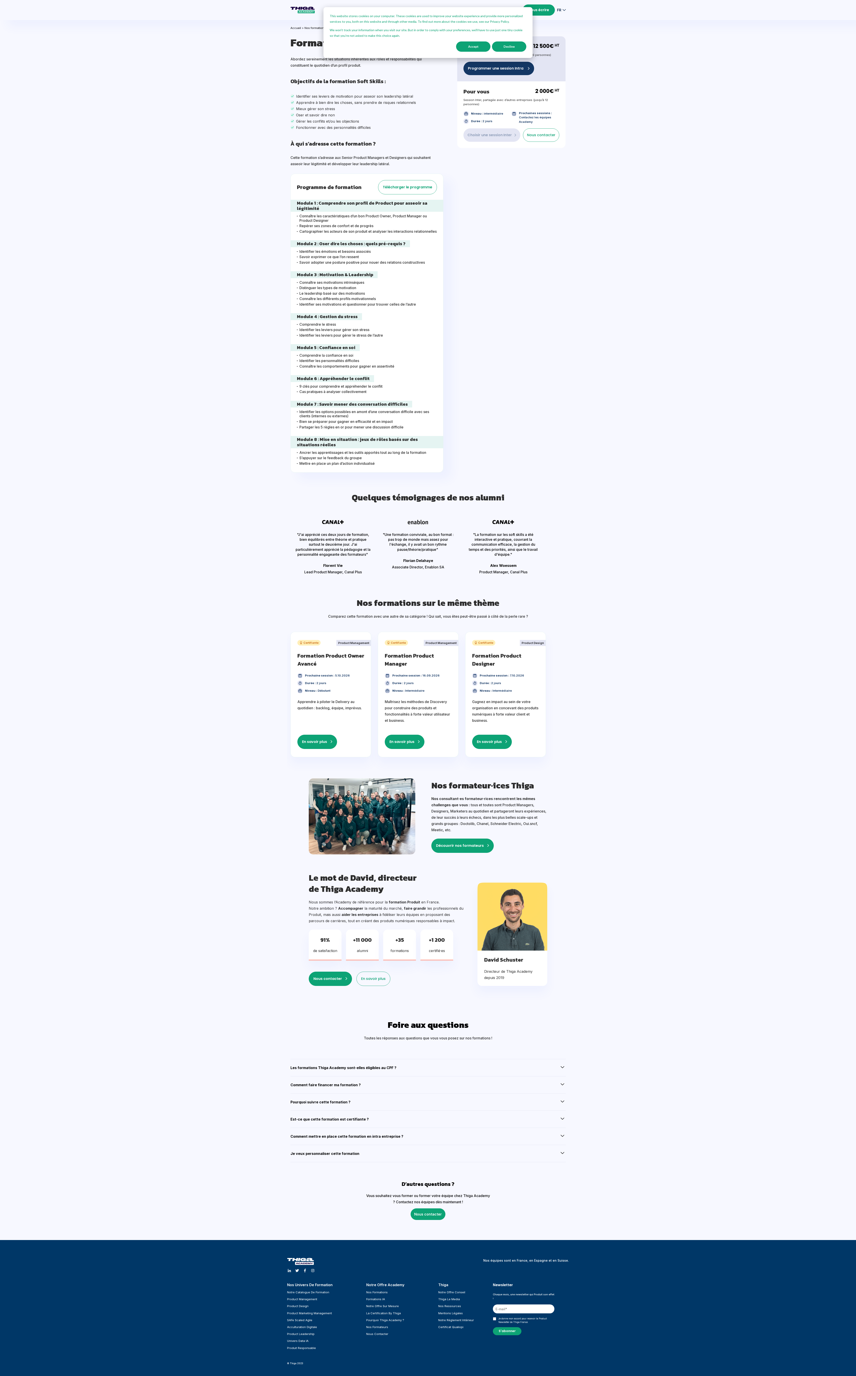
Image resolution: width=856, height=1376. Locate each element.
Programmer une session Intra (496, 68)
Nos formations (315, 28)
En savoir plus (314, 741)
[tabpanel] (333, 546)
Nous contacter (541, 135)
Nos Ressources (449, 1306)
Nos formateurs (377, 1327)
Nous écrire (538, 9)
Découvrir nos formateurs (460, 845)
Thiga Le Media (449, 1299)
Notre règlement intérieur (456, 1320)
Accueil (295, 28)
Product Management (302, 1299)
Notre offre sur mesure (382, 1306)
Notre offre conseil (451, 1292)
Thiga (443, 1285)
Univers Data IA (298, 1341)
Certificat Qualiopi (450, 1327)
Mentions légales (450, 1313)
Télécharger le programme (407, 187)
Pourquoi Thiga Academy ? (385, 1320)
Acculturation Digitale (302, 1327)
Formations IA (375, 1299)
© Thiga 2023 (295, 1363)
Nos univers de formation (310, 1285)
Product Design (298, 1306)
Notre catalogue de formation (308, 1292)
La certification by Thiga (383, 1313)
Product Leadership (301, 1334)
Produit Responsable (301, 1348)
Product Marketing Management (309, 1313)
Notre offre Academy (385, 1285)
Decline (509, 46)
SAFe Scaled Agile (299, 1320)
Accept (473, 46)
